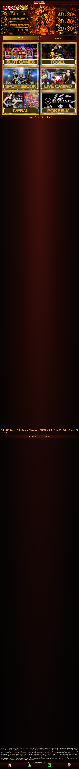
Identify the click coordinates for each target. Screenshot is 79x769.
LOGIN (20, 38)
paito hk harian (25, 758)
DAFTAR (58, 38)
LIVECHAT (69, 768)
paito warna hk (13, 754)
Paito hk (2, 748)
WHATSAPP (49, 768)
